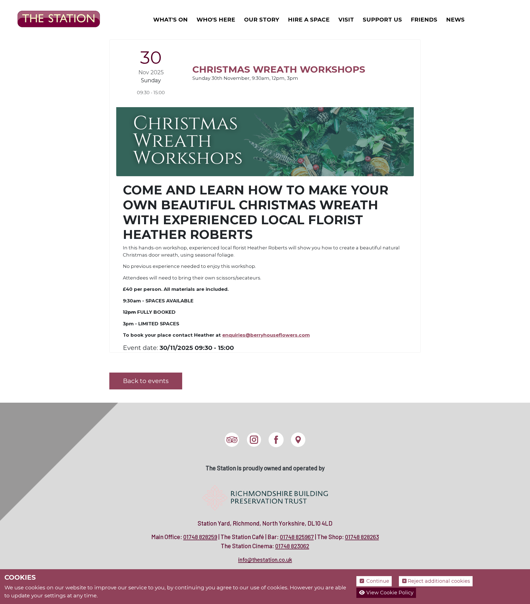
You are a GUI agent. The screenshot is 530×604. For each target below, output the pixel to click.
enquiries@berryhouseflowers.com (266, 335)
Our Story (261, 19)
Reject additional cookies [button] (439, 581)
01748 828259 (200, 536)
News (455, 19)
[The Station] (54, 19)
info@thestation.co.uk (265, 559)
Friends (424, 19)
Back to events (146, 381)
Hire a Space (309, 19)
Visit (346, 19)
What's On (170, 19)
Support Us (382, 19)
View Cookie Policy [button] (389, 593)
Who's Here (216, 19)
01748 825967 (297, 536)
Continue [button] (377, 581)
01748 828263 (362, 536)
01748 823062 (292, 545)
